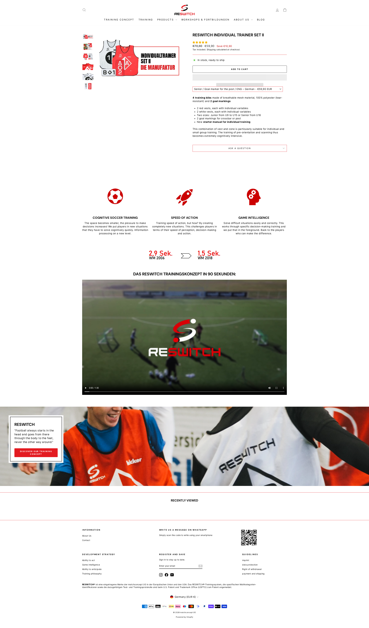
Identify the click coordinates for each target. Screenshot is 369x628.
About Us (242, 19)
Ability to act (88, 560)
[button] (200, 42)
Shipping (211, 49)
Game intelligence (91, 564)
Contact (86, 540)
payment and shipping (253, 573)
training (146, 19)
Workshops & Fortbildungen (205, 19)
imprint (245, 560)
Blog (261, 19)
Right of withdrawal (251, 569)
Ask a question (239, 148)
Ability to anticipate (92, 569)
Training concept (119, 19)
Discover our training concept (36, 452)
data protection (250, 564)
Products (166, 19)
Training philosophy (92, 573)
